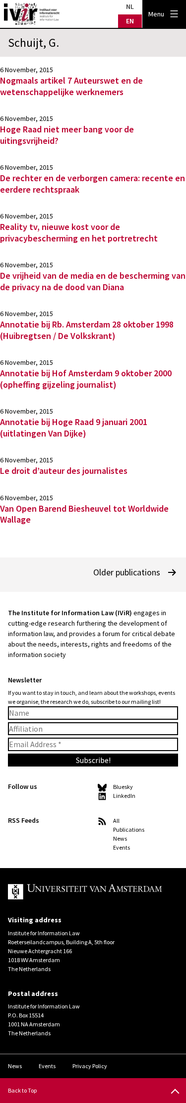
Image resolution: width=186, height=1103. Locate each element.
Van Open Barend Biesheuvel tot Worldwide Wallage (84, 514)
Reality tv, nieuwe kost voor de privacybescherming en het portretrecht (79, 232)
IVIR (32, 14)
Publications (128, 829)
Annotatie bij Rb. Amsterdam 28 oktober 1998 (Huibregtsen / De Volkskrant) (87, 330)
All (116, 820)
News (120, 838)
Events (121, 847)
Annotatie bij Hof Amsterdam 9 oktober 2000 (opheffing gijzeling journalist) (86, 378)
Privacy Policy (89, 1066)
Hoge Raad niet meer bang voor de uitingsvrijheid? (67, 134)
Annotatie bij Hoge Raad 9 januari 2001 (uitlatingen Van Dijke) (73, 427)
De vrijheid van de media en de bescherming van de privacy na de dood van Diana (93, 281)
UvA (85, 892)
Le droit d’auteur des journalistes (63, 470)
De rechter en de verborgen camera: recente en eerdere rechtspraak (92, 183)
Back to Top (22, 1090)
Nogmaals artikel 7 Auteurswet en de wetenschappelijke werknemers (71, 86)
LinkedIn (124, 795)
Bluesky (123, 786)
